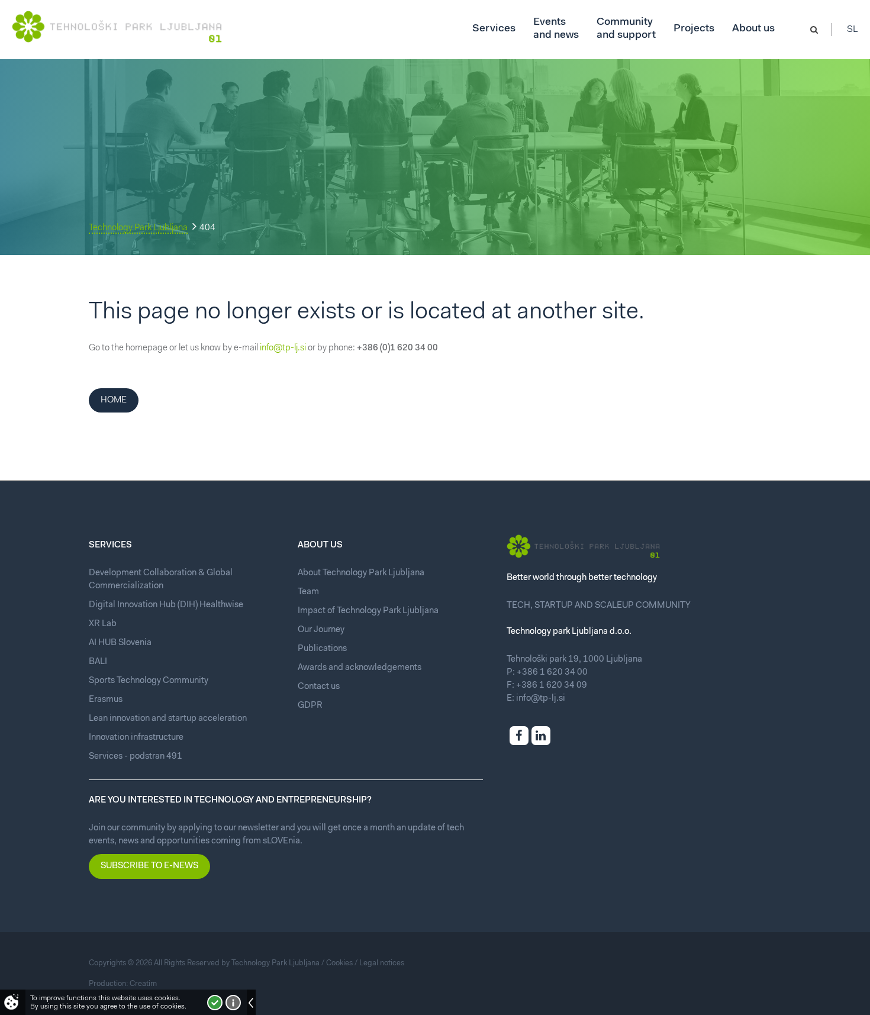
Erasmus (106, 699)
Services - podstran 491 (135, 756)
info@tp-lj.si (283, 348)
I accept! (215, 1002)
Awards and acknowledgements (359, 667)
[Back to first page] (117, 26)
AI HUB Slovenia (120, 643)
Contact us (319, 686)
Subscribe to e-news (149, 866)
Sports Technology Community (148, 680)
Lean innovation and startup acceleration (168, 718)
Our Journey (321, 630)
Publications (322, 649)
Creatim (143, 984)
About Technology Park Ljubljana (361, 573)
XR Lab (103, 624)
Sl (852, 29)
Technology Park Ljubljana (138, 228)
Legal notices (381, 963)
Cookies (339, 963)
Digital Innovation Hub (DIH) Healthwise (166, 605)
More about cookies (233, 1002)
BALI (98, 662)
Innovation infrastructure (136, 737)
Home (114, 400)
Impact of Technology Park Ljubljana (368, 611)
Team (308, 592)
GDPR (310, 705)
